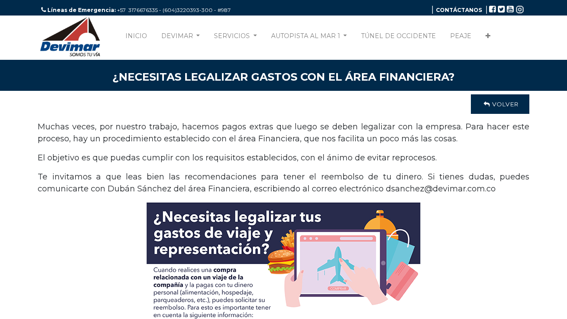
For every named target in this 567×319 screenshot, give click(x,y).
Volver (504, 104)
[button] (487, 37)
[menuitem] (136, 37)
